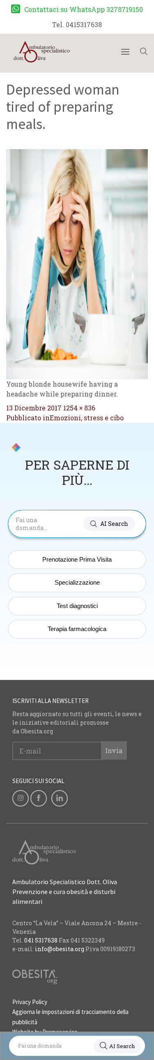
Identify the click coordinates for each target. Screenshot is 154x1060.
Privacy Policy (29, 1002)
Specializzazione (77, 582)
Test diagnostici (77, 605)
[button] (109, 523)
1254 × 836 (79, 407)
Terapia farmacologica (77, 628)
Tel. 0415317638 (77, 24)
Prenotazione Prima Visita (77, 559)
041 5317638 (40, 940)
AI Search (122, 1046)
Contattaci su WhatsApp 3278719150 (83, 9)
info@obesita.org (59, 949)
